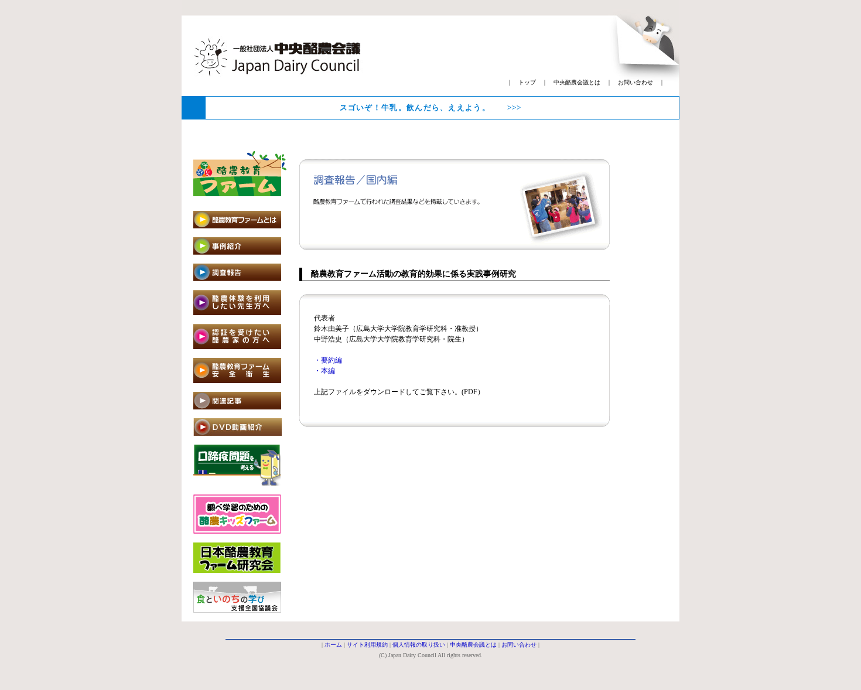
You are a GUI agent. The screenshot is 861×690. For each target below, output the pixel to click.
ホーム (333, 644)
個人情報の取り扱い (418, 644)
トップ (527, 82)
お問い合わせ (635, 82)
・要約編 (328, 360)
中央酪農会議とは (577, 82)
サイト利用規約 (367, 644)
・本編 (324, 371)
